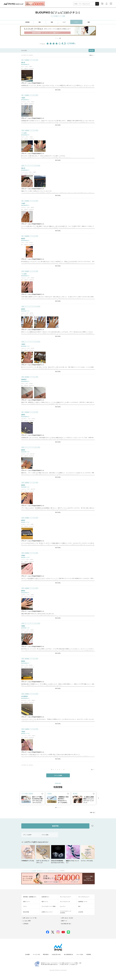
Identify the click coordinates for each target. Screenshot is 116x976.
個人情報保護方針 (68, 954)
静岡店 (23, 590)
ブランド (46, 870)
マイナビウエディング (26, 870)
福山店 (23, 62)
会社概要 (27, 954)
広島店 (23, 555)
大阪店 (23, 97)
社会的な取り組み (56, 954)
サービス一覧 (36, 954)
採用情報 (88, 954)
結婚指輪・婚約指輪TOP (37, 870)
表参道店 (23, 379)
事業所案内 (46, 954)
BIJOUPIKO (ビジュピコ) (54, 870)
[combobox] (84, 4)
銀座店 (23, 238)
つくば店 (23, 133)
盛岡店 (23, 414)
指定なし (91, 55)
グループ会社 (79, 954)
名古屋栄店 (24, 696)
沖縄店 (23, 626)
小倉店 (23, 203)
